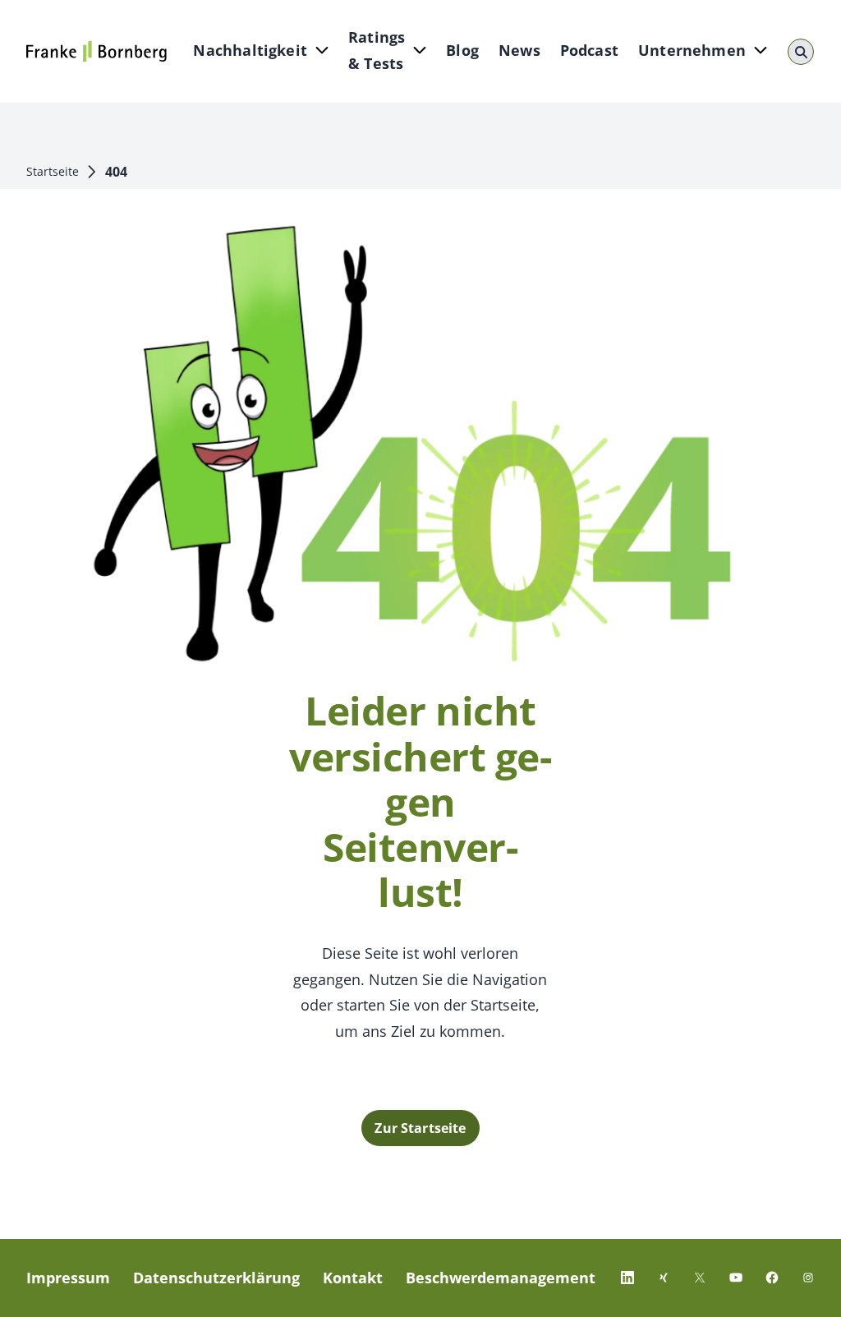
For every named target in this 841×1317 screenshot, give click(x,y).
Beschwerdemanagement (500, 1277)
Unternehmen (692, 50)
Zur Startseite (420, 1128)
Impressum (68, 1277)
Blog (462, 50)
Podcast (589, 50)
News (519, 50)
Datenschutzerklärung (216, 1277)
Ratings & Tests (376, 50)
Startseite (52, 171)
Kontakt (353, 1277)
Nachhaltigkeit (250, 50)
